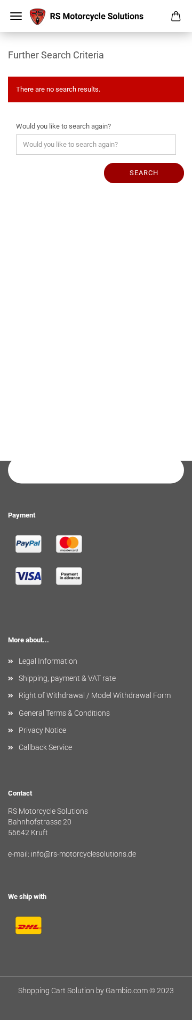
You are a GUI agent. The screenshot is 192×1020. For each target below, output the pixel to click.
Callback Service (45, 747)
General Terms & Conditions (64, 713)
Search (144, 173)
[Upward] (163, 1004)
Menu (16, 16)
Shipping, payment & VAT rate (67, 678)
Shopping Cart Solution (56, 990)
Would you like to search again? (63, 126)
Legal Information (48, 661)
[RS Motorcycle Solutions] (96, 16)
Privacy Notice (42, 730)
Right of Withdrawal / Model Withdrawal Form (95, 695)
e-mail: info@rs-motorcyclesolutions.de (72, 854)
